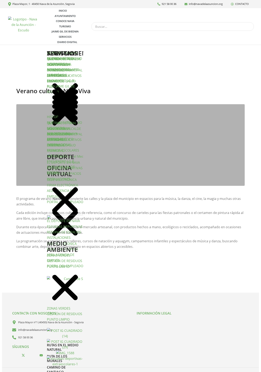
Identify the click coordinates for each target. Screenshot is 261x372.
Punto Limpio (58, 266)
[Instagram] (32, 355)
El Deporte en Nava (63, 162)
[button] (65, 102)
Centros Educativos (64, 75)
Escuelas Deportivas (65, 168)
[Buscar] (249, 26)
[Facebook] (14, 355)
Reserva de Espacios (64, 173)
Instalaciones (59, 179)
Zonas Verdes (58, 255)
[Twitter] (23, 355)
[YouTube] (41, 355)
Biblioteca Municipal (64, 70)
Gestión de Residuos (64, 261)
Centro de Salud (61, 81)
